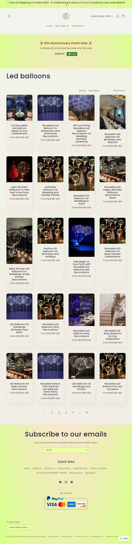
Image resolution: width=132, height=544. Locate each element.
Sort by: (82, 90)
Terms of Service (98, 468)
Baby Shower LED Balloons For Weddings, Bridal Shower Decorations (19, 274)
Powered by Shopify (38, 536)
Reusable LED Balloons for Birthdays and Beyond (112, 138)
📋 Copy (72, 54)
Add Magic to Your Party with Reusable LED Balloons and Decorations (82, 267)
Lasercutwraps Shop (21, 536)
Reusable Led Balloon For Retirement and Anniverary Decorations (50, 131)
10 (87, 412)
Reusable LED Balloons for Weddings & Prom (81, 199)
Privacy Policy (64, 468)
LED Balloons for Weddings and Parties (81, 386)
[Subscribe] (86, 450)
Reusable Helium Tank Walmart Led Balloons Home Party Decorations (50, 389)
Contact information (114, 536)
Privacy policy (67, 536)
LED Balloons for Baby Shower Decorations (19, 386)
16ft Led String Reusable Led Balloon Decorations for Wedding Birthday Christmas (81, 133)
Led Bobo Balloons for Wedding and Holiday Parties (51, 191)
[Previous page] (38, 413)
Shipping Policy (80, 468)
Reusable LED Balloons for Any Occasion (112, 386)
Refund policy (76, 473)
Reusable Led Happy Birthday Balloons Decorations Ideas (112, 192)
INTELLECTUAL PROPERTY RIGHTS (52, 473)
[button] (9, 16)
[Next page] (94, 413)
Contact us (49, 468)
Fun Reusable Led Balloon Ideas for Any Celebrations (19, 129)
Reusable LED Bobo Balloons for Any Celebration (112, 334)
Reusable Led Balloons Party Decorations (50, 327)
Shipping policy (97, 536)
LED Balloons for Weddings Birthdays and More (19, 328)
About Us (37, 468)
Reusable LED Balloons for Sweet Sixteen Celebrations (112, 252)
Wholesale (90, 473)
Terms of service (81, 536)
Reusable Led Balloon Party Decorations (81, 333)
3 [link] (59, 412)
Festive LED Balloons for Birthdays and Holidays (50, 252)
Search (26, 468)
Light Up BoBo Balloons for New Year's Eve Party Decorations (19, 191)
